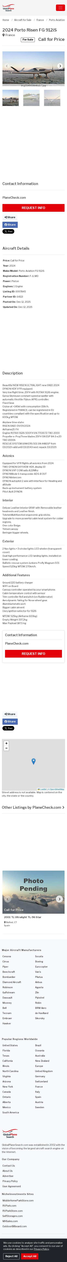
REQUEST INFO (33, 208)
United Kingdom (44, 1071)
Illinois (5, 1066)
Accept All (29, 1256)
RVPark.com (9, 1205)
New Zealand (42, 1060)
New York (7, 1086)
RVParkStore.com (12, 1210)
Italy (37, 1091)
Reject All (11, 1256)
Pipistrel (39, 997)
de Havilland (41, 1013)
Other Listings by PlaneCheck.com (32, 807)
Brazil (38, 1045)
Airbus (38, 982)
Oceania (39, 1050)
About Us (7, 1170)
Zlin (37, 992)
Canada (6, 1091)
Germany (40, 1076)
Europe (39, 1066)
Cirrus (5, 961)
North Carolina (10, 1071)
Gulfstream (8, 992)
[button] (33, 68)
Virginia (6, 1076)
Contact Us (8, 1165)
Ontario (6, 1097)
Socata (39, 956)
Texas (5, 1055)
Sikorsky (40, 1018)
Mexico (6, 1107)
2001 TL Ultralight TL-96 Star (22, 917)
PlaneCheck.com (14, 197)
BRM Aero (40, 1008)
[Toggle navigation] (60, 8)
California (7, 1060)
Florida (6, 1050)
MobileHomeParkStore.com (18, 1200)
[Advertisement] (33, 140)
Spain (38, 1097)
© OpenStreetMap (56, 789)
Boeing (39, 961)
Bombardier (8, 977)
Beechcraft (8, 971)
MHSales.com (10, 1221)
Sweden (39, 1107)
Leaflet (43, 789)
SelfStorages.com (12, 1216)
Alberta (6, 1102)
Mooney (7, 1002)
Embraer (7, 1018)
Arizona (6, 1081)
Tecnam (6, 1013)
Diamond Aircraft (11, 982)
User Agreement (11, 1186)
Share (11, 217)
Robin (38, 1002)
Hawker (6, 1023)
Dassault (7, 997)
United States (10, 1045)
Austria (39, 1102)
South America (10, 1112)
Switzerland (41, 1081)
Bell (4, 1008)
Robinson (7, 987)
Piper (5, 966)
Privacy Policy (10, 1181)
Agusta (39, 987)
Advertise (7, 1176)
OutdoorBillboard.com (14, 1226)
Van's (38, 971)
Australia (40, 1055)
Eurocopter (41, 966)
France (39, 1086)
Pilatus (39, 977)
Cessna (6, 956)
